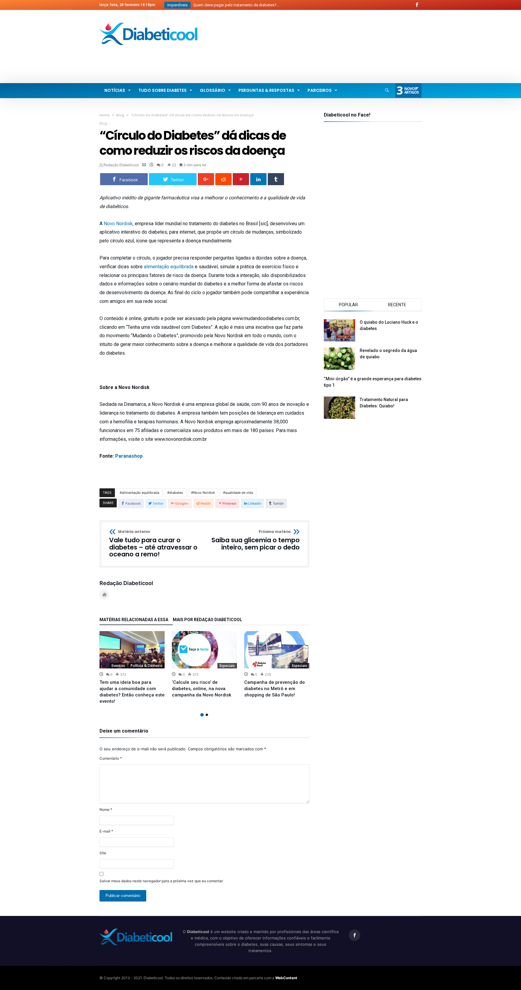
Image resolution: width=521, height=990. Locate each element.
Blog (120, 115)
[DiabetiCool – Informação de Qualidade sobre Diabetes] (149, 22)
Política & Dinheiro (147, 665)
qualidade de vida (239, 492)
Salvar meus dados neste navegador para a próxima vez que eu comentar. (161, 881)
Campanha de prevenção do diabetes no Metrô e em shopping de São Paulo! (274, 689)
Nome (105, 809)
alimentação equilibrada (169, 266)
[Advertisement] (312, 58)
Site (102, 853)
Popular (348, 304)
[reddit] (223, 179)
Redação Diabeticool (121, 165)
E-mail (106, 831)
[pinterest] (241, 179)
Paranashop (129, 456)
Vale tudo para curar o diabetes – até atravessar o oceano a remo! (153, 544)
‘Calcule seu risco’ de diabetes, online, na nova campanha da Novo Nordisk (201, 689)
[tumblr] (276, 179)
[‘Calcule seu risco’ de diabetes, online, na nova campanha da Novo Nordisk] (204, 649)
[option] (132, 668)
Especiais (227, 665)
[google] (206, 179)
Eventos (118, 665)
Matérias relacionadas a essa (133, 620)
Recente (397, 304)
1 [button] (202, 714)
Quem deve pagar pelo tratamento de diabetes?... (235, 5)
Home (104, 115)
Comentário (110, 758)
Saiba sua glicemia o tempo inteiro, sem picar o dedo (255, 540)
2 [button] (207, 715)
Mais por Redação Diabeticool (207, 620)
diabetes (176, 492)
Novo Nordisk (118, 223)
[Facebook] (417, 5)
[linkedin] (258, 179)
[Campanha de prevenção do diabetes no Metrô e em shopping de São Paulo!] (276, 649)
